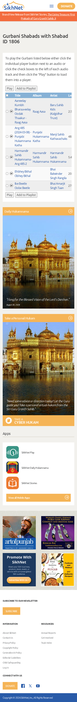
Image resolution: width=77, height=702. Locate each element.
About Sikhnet (9, 632)
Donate (66, 6)
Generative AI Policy (12, 652)
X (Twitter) (30, 686)
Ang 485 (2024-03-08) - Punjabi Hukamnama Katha (23, 136)
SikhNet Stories (29, 483)
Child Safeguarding (11, 662)
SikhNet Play (27, 452)
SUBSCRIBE (11, 611)
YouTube (38, 685)
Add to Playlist (26, 88)
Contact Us (8, 637)
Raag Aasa (39, 111)
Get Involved (47, 637)
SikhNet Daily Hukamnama (34, 467)
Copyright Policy (10, 647)
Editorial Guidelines (12, 657)
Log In (6, 667)
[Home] (13, 5)
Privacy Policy (9, 642)
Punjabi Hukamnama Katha (41, 136)
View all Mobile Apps (19, 497)
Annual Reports (48, 632)
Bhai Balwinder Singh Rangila (58, 173)
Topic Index (46, 642)
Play (9, 88)
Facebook (23, 686)
